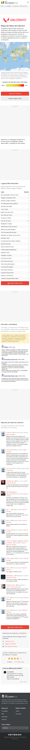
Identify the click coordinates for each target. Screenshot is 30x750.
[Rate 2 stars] (12, 658)
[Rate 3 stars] (15, 658)
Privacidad (4, 716)
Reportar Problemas (15, 93)
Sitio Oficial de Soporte (11, 646)
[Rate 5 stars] (20, 658)
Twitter (17, 711)
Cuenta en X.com (9, 641)
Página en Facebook (10, 644)
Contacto (4, 719)
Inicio (2, 6)
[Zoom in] (28, 44)
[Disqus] (15, 363)
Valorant (16, 6)
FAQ (3, 714)
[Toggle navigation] (28, 2)
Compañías (8, 6)
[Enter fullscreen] (28, 51)
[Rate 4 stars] (17, 658)
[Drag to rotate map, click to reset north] (28, 48)
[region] (15, 56)
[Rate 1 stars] (9, 658)
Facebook (18, 714)
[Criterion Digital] (15, 734)
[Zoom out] (28, 46)
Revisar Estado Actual (15, 98)
